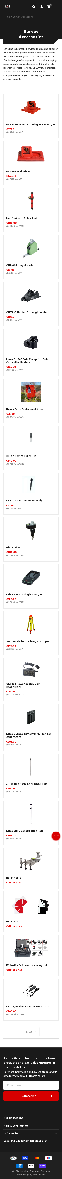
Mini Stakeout (14, 547)
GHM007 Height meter (20, 265)
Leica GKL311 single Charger (24, 594)
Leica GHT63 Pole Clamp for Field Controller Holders (27, 361)
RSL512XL (12, 921)
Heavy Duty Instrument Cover (25, 409)
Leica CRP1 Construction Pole (24, 830)
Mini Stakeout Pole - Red (21, 218)
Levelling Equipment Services (35, 1171)
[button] (56, 837)
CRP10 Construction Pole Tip (24, 500)
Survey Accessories (24, 16)
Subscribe (29, 1096)
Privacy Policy (36, 1076)
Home (6, 16)
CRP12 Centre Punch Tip (21, 456)
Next (30, 1032)
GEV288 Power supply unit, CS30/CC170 (23, 685)
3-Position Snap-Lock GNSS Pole (26, 784)
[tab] (31, 1118)
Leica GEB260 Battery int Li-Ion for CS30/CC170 (28, 735)
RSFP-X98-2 (13, 877)
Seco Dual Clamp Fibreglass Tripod (28, 641)
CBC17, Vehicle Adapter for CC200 (27, 1006)
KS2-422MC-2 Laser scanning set (26, 965)
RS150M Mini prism (18, 171)
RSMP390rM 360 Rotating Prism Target (30, 124)
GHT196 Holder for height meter (27, 312)
